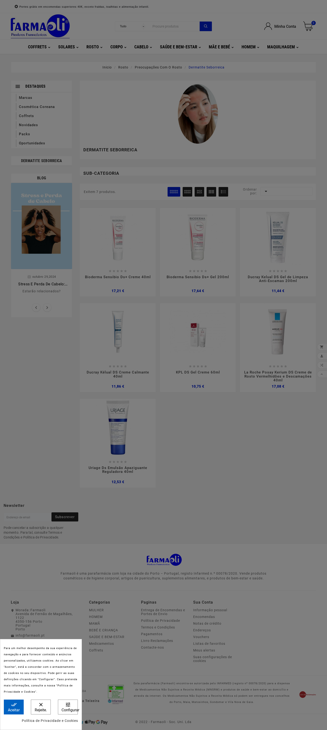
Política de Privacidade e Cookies (50, 721)
